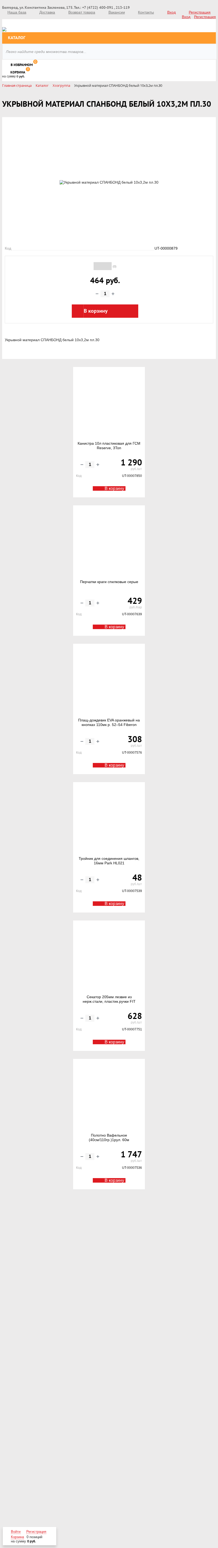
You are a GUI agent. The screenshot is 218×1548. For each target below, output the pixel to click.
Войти (15, 1532)
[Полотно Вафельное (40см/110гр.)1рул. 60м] (109, 1096)
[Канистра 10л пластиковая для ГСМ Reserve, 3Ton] (109, 404)
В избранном (22, 65)
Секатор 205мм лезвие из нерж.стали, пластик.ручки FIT (109, 999)
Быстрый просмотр (109, 425)
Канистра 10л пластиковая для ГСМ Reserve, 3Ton (109, 445)
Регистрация (200, 12)
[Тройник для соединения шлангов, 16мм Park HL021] (109, 819)
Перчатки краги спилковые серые (109, 582)
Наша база (16, 12)
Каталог (16, 37)
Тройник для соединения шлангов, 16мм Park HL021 (109, 860)
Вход (171, 12)
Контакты (146, 12)
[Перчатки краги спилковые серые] (109, 543)
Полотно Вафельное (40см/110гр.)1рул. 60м (109, 1137)
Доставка (47, 12)
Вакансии (116, 12)
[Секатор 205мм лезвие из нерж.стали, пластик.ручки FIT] (109, 958)
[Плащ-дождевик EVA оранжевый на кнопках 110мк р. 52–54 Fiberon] (109, 681)
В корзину (114, 488)
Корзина (17, 72)
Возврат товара (81, 12)
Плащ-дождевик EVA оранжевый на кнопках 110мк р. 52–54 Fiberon (109, 722)
